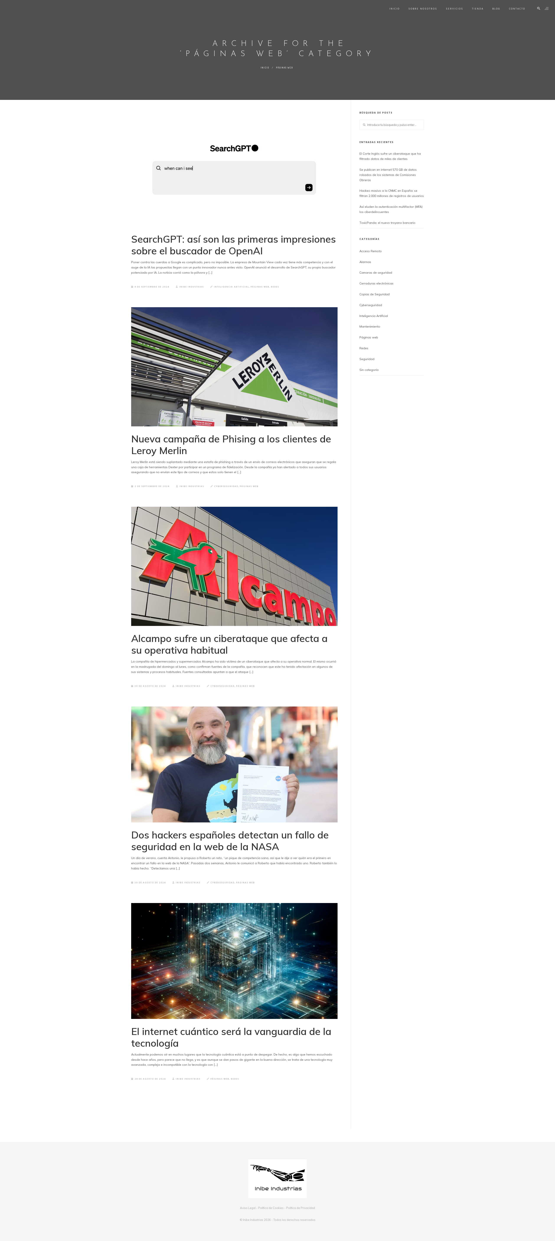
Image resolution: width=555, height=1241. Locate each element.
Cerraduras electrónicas (376, 283)
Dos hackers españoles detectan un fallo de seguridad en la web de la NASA (230, 841)
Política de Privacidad (300, 1208)
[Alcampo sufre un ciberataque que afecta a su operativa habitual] (234, 566)
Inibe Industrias (191, 287)
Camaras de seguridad (375, 273)
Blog (496, 9)
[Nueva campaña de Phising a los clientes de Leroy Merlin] (234, 366)
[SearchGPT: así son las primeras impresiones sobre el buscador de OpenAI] (234, 169)
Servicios (454, 9)
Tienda (478, 9)
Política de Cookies (271, 1208)
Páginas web (284, 67)
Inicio (394, 9)
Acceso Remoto (370, 251)
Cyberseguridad (226, 486)
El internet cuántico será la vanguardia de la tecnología (231, 1037)
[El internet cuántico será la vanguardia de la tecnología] (234, 961)
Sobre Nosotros (422, 9)
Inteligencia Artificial (231, 287)
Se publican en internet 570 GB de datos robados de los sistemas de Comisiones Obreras (388, 175)
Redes (275, 287)
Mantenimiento (369, 326)
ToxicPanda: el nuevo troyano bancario (387, 223)
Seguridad (366, 359)
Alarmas (365, 262)
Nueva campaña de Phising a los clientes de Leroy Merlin (231, 444)
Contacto (517, 9)
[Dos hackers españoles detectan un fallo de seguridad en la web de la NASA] (234, 764)
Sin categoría (369, 370)
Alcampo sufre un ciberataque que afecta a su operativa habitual (229, 644)
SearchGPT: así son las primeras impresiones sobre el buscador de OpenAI (233, 245)
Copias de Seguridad (374, 294)
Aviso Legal (248, 1208)
